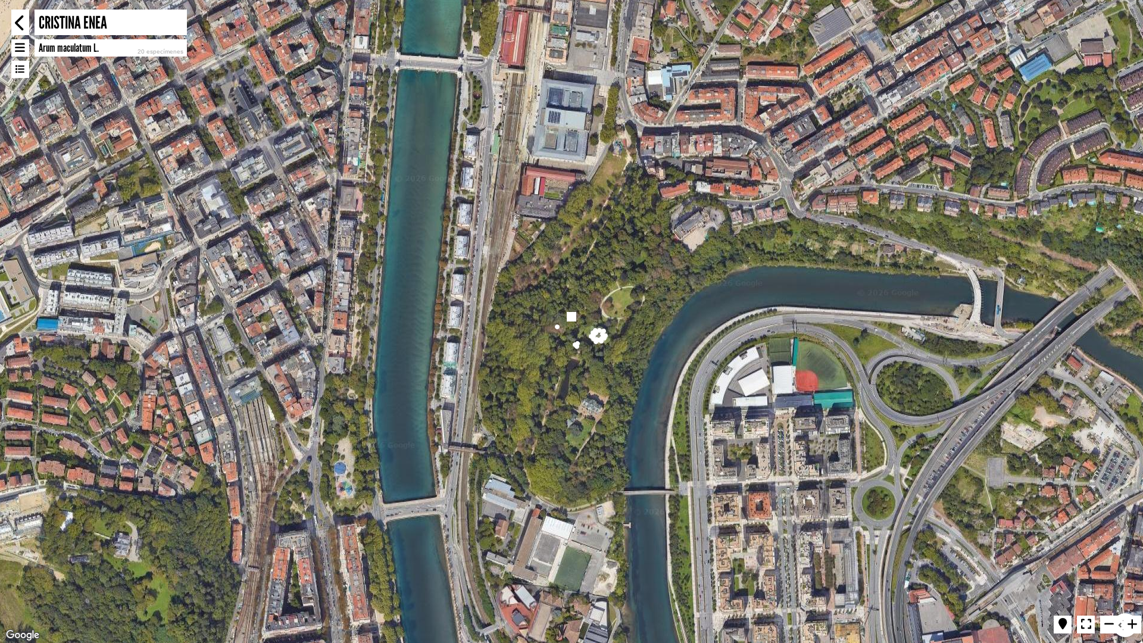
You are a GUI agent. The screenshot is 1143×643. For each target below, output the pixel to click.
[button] (557, 326)
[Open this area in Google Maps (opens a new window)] (22, 635)
